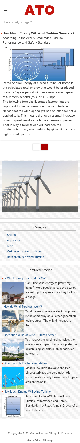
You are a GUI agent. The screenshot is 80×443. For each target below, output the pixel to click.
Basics (11, 234)
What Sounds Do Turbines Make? (25, 363)
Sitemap (48, 440)
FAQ (16, 22)
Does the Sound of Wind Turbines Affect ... (31, 335)
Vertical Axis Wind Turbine (24, 251)
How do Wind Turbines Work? (23, 306)
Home (6, 22)
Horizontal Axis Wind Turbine (25, 257)
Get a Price (34, 440)
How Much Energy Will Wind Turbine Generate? (38, 33)
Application (14, 240)
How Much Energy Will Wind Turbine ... (29, 391)
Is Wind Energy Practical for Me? (25, 278)
